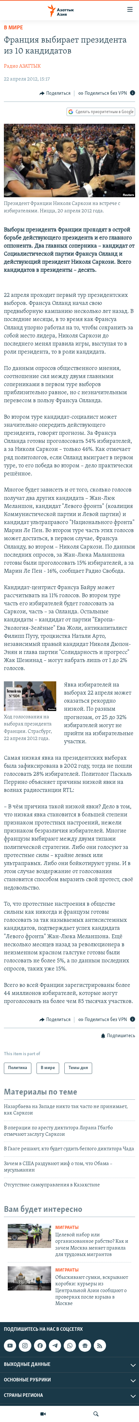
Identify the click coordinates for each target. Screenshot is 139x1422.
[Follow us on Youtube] (10, 1345)
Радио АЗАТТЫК (22, 66)
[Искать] (96, 1414)
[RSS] (100, 1345)
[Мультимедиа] (43, 1414)
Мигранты (67, 1227)
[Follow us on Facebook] (40, 1345)
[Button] (54, 93)
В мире (13, 28)
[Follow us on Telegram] (55, 1345)
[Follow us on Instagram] (25, 1345)
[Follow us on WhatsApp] (70, 1345)
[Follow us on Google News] (85, 1345)
